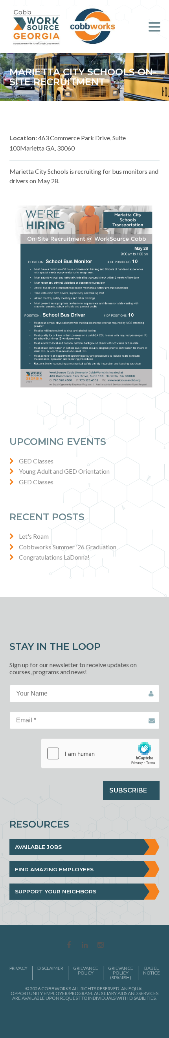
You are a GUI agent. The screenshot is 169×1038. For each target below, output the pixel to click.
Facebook (69, 945)
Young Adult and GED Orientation (64, 471)
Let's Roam (34, 536)
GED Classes (36, 461)
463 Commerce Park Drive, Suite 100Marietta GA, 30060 (67, 143)
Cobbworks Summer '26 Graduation (67, 547)
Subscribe (128, 790)
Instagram (100, 945)
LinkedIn (84, 945)
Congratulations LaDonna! (54, 557)
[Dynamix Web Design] (85, 1018)
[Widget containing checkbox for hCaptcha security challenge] (100, 753)
